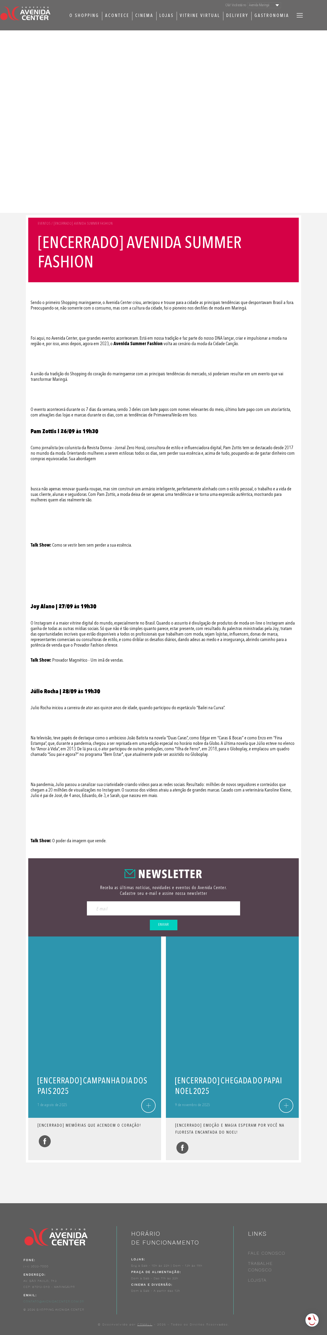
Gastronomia (271, 16)
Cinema (144, 16)
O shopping (84, 16)
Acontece (117, 16)
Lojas (166, 16)
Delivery (237, 16)
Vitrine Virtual (200, 16)
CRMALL (144, 1324)
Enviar (163, 925)
